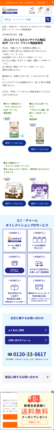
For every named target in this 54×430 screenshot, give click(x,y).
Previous (1, 3)
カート (39, 11)
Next (52, 3)
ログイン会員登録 (32, 12)
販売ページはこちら (14, 143)
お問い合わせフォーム (19, 340)
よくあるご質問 (16, 330)
